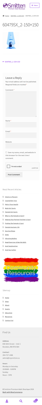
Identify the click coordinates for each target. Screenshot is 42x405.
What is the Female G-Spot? (14, 216)
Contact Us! (9, 320)
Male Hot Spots (10, 208)
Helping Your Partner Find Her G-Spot (18, 220)
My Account (7, 401)
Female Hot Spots (11, 212)
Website (8, 142)
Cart (32, 399)
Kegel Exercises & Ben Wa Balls (15, 242)
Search (21, 401)
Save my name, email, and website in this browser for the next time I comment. (20, 155)
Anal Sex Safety (10, 250)
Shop (7, 302)
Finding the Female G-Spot (14, 223)
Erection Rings (10, 231)
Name (8, 121)
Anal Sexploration (11, 246)
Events (7, 309)
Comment (9, 90)
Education (8, 313)
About (7, 305)
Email (8, 131)
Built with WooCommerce (12, 392)
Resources (8, 317)
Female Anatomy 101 (12, 227)
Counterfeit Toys (11, 201)
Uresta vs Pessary (11, 197)
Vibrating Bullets (11, 238)
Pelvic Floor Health (11, 204)
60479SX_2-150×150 (17, 16)
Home (7, 16)
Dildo (7, 235)
